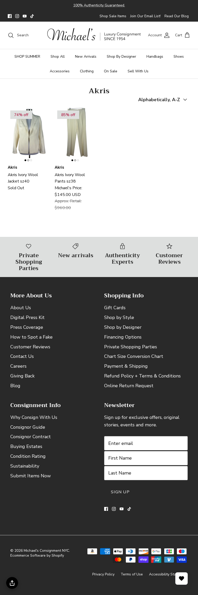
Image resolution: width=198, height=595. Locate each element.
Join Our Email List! (145, 16)
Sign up (120, 492)
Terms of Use (132, 574)
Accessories (60, 71)
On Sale (110, 71)
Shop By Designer (121, 56)
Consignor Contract (30, 437)
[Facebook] (10, 16)
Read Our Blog (176, 16)
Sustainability (24, 466)
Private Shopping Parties (130, 347)
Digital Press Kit (27, 317)
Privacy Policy (103, 574)
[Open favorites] (181, 578)
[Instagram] (17, 16)
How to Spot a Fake (31, 337)
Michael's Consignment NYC (46, 550)
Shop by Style (119, 317)
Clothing (87, 71)
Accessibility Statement (168, 574)
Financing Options (123, 337)
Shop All (58, 56)
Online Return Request (128, 386)
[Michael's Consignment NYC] (94, 35)
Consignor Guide (27, 427)
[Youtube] (25, 16)
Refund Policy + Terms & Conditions (142, 376)
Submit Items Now (30, 476)
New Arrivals (85, 56)
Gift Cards (115, 308)
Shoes (179, 56)
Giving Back (22, 376)
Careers (18, 366)
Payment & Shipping (126, 366)
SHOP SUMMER (27, 56)
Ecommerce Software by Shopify (37, 555)
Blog (15, 386)
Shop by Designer (123, 327)
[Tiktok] (32, 16)
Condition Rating (28, 456)
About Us (20, 308)
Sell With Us (138, 71)
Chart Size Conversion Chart (133, 356)
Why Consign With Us (33, 417)
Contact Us (22, 356)
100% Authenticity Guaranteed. (99, 5)
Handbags (154, 56)
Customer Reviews (30, 347)
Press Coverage (26, 327)
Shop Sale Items (113, 16)
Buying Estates (26, 446)
